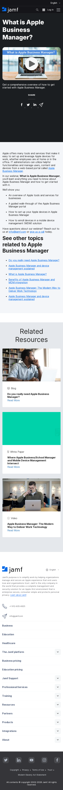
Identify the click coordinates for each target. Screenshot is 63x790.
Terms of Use (38, 770)
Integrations (9, 731)
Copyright (14, 770)
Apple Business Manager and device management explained (29, 267)
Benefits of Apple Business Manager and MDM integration (32, 281)
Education (8, 634)
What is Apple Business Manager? (28, 274)
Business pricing (11, 660)
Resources (8, 704)
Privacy (25, 770)
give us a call (37, 231)
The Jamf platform (13, 652)
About (5, 739)
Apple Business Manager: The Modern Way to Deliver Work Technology (34, 289)
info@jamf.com (17, 231)
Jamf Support (10, 678)
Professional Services (15, 687)
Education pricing (12, 669)
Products (7, 722)
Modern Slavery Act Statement (32, 775)
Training (7, 695)
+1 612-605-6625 (17, 606)
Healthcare (8, 643)
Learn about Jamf (18, 595)
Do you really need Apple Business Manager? (34, 260)
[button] (31, 63)
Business (7, 625)
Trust (49, 770)
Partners (7, 713)
